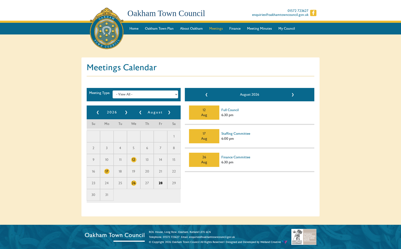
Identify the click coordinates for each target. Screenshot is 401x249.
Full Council (230, 110)
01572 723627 (298, 11)
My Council (286, 29)
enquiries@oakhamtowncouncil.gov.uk (280, 15)
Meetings (216, 29)
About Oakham (191, 29)
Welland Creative (271, 242)
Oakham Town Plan (159, 29)
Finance (235, 29)
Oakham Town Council (166, 13)
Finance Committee (235, 157)
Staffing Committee (235, 134)
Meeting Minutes (259, 29)
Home (133, 29)
